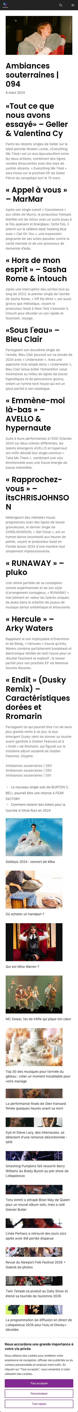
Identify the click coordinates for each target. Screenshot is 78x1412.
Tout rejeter (39, 1403)
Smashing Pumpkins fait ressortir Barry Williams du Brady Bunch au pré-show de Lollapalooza (37, 1171)
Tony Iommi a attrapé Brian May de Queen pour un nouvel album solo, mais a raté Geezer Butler (38, 1204)
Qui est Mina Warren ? (22, 967)
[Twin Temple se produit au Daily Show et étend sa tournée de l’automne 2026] (34, 1283)
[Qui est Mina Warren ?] (34, 958)
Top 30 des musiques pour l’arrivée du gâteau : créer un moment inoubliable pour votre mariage (38, 1076)
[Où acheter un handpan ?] (34, 906)
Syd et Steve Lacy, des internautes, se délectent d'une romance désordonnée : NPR (36, 1137)
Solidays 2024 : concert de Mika (30, 862)
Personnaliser (39, 1393)
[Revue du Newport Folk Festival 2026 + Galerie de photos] (34, 1254)
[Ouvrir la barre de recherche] (61, 5)
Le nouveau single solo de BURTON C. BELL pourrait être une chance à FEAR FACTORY (37, 793)
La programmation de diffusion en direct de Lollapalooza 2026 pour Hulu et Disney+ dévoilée (39, 1325)
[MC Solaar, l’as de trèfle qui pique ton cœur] (34, 1011)
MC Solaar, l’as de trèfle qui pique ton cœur (38, 1019)
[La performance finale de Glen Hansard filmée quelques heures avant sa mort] (34, 1095)
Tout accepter (39, 1383)
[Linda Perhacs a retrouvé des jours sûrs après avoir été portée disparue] (34, 1225)
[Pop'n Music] (5, 5)
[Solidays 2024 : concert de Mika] (34, 853)
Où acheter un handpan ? (25, 914)
